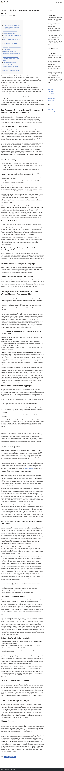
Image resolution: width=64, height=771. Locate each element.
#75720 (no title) (59, 2)
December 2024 (51, 96)
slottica (6, 756)
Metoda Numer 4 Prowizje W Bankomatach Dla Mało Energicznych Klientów (11, 53)
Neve (2, 769)
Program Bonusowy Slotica (9, 49)
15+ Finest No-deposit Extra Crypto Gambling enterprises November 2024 (54, 25)
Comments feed (51, 111)
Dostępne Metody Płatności (9, 33)
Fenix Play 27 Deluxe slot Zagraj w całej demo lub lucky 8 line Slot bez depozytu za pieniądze (55, 36)
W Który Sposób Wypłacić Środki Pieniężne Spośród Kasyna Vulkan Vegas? (11, 59)
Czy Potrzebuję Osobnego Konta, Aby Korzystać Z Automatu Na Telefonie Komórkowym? (11, 27)
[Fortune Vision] (4, 2)
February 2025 (51, 91)
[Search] (61, 10)
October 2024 (51, 100)
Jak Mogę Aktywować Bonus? (9, 62)
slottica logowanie (29, 468)
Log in (49, 107)
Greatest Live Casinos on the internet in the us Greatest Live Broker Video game (54, 30)
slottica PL (12, 756)
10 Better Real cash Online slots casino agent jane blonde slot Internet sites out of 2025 (55, 19)
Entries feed (50, 109)
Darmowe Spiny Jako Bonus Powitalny (11, 47)
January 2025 (51, 93)
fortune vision (4, 15)
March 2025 (50, 89)
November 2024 (51, 98)
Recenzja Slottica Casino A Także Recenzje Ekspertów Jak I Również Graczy (11, 66)
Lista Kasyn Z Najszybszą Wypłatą (11, 70)
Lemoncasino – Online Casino (10, 31)
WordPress (12, 769)
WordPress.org (51, 114)
